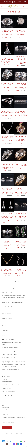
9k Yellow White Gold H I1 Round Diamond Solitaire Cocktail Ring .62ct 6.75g (20, 165)
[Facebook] (2, 306)
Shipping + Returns (6, 313)
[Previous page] (3, 281)
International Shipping (7, 318)
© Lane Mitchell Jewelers (14, 433)
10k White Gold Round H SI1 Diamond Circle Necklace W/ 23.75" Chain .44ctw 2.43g (21, 270)
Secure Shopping (6, 316)
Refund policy (5, 410)
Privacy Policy (5, 330)
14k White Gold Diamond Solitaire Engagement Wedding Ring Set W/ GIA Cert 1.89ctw (20, 86)
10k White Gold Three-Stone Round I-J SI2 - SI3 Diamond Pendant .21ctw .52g (7, 59)
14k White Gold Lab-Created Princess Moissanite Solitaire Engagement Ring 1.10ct (7, 244)
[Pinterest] (11, 306)
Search (3, 332)
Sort (13, 288)
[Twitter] (5, 306)
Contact (3, 335)
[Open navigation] (1, 6)
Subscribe (7, 427)
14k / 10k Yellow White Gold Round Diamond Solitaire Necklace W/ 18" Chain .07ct (7, 270)
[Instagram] (8, 306)
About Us (4, 325)
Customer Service (6, 328)
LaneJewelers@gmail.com (11, 391)
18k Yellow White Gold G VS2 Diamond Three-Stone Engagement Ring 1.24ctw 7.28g (21, 191)
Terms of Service (5, 407)
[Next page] (24, 281)
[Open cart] (26, 6)
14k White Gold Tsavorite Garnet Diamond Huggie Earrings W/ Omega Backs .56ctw (20, 242)
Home (3, 403)
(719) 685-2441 (6, 376)
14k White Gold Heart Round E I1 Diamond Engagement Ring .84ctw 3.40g (7, 166)
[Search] (24, 6)
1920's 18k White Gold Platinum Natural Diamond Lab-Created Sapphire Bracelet (21, 112)
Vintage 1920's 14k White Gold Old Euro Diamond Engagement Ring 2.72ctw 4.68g (7, 33)
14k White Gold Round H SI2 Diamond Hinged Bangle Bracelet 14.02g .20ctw (20, 216)
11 (21, 281)
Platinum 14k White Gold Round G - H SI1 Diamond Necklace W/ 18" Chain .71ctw (7, 139)
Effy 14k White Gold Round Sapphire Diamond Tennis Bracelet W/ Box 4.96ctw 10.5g (7, 191)
